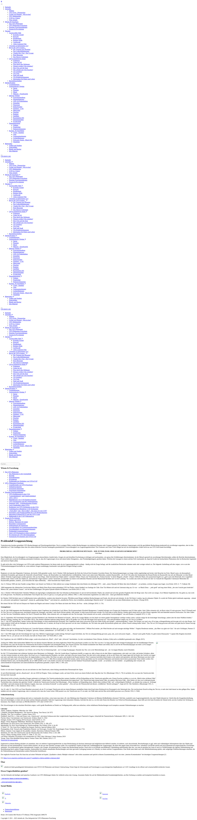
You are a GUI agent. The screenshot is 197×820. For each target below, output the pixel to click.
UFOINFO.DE (6, 156)
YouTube (105, 798)
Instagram (105, 794)
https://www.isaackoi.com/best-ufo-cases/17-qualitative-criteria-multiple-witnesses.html (31, 758)
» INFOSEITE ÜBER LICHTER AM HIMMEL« (15, 778)
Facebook (7, 794)
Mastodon (8, 803)
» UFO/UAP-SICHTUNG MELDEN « (11, 782)
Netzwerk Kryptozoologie (9, 740)
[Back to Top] (1, 2)
